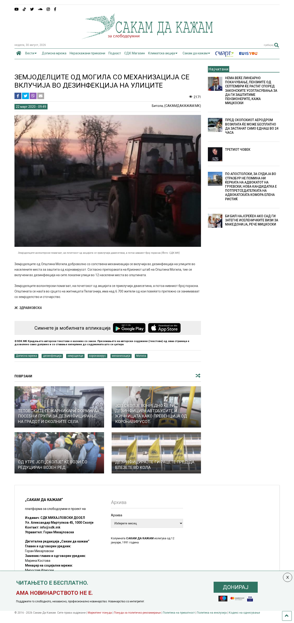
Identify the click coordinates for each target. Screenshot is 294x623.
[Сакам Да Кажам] (147, 37)
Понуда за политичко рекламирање (137, 612)
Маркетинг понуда (100, 612)
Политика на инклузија (212, 612)
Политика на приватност (179, 612)
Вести (29, 53)
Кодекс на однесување (244, 612)
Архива (116, 515)
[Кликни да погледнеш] (59, 452)
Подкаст (114, 53)
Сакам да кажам (195, 53)
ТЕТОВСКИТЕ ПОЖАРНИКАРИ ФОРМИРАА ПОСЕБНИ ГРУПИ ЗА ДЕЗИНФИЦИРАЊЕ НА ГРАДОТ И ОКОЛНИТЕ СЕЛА (58, 416)
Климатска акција (161, 53)
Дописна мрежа (54, 53)
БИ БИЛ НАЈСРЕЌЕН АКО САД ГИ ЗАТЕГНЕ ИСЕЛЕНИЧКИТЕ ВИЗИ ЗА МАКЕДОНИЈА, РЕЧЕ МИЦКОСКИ (251, 220)
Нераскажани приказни (87, 53)
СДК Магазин (134, 53)
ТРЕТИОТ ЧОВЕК (237, 149)
